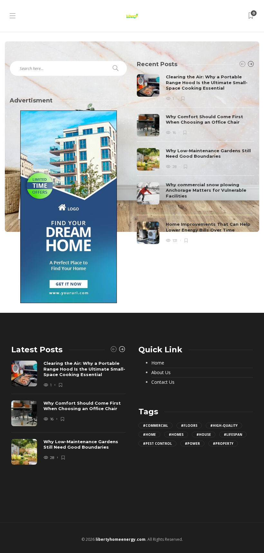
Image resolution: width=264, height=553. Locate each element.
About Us (161, 372)
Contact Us (162, 382)
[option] (195, 159)
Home (157, 363)
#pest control (157, 443)
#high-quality (224, 425)
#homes (176, 434)
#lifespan (233, 434)
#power (192, 443)
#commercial (155, 425)
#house (203, 434)
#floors (189, 425)
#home (149, 434)
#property (223, 443)
